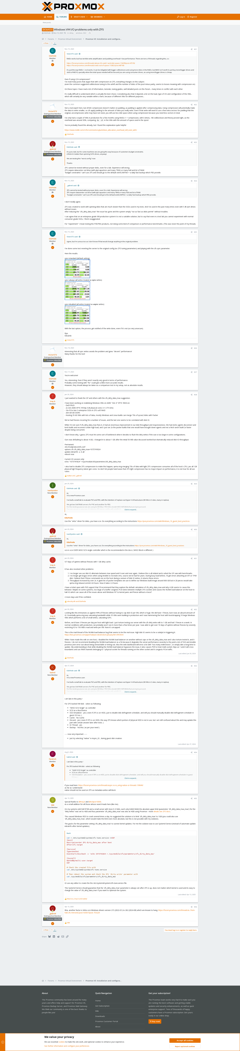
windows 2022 (81, 33)
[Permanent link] (73, 518)
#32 (195, 609)
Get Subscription (102, 1006)
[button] (87, 17)
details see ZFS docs (161, 811)
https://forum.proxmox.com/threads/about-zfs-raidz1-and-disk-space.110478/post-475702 (101, 63)
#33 (195, 666)
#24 (195, 181)
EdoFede (47, 33)
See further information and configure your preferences (66, 1046)
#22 (195, 104)
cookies (61, 1042)
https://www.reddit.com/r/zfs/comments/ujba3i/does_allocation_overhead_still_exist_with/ (101, 130)
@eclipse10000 (95, 802)
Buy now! (156, 1021)
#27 (195, 372)
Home (98, 1000)
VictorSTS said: (72, 54)
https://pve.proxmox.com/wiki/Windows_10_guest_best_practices (164, 521)
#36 (195, 907)
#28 (195, 395)
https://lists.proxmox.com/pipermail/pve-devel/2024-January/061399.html (94, 635)
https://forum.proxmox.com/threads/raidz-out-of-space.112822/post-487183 (95, 65)
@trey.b (82, 802)
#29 (195, 484)
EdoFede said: (72, 147)
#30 (195, 529)
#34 (195, 752)
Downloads (100, 1016)
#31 (195, 558)
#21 (195, 49)
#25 (195, 232)
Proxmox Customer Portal (106, 1021)
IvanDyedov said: (73, 534)
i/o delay (70, 33)
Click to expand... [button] (130, 509)
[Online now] (53, 147)
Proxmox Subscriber (54, 117)
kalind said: (71, 757)
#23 (195, 142)
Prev (46, 43)
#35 (195, 798)
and (74, 476)
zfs (89, 33)
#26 (195, 348)
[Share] (191, 49)
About (97, 1026)
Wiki (97, 1011)
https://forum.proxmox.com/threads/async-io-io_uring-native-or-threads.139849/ (110, 785)
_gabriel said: (72, 185)
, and (77, 899)
